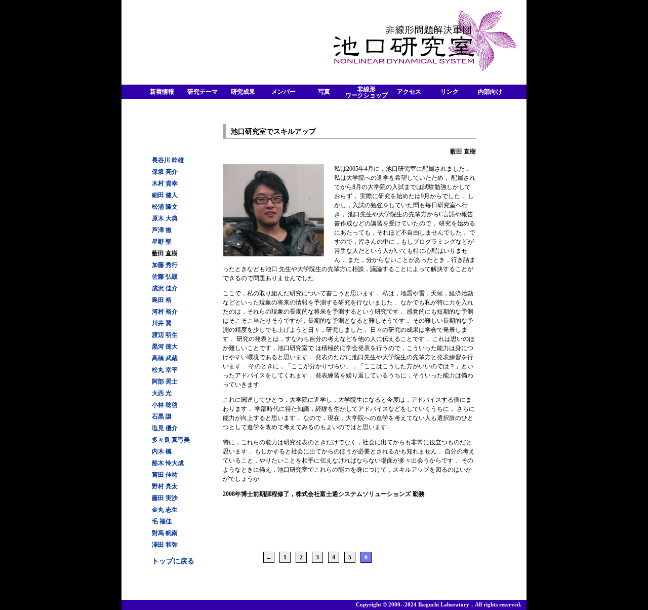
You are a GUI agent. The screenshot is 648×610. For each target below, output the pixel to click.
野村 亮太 (165, 486)
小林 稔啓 (165, 404)
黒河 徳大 (165, 346)
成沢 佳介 (165, 288)
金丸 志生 (165, 509)
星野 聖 (162, 241)
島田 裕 (162, 299)
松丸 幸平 (165, 369)
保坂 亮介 (165, 171)
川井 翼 (162, 323)
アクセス (409, 91)
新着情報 (162, 91)
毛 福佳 (162, 521)
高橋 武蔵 (165, 358)
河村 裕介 (165, 311)
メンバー (283, 91)
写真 (324, 91)
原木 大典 (165, 218)
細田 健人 (165, 195)
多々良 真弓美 (171, 439)
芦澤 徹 (162, 230)
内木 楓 (162, 451)
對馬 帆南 (165, 533)
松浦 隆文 (165, 206)
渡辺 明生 (165, 334)
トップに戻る (173, 561)
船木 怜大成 (168, 463)
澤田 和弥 (165, 544)
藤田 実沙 (165, 498)
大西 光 (162, 393)
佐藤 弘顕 (165, 276)
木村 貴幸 (165, 183)
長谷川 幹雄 (168, 160)
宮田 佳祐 (165, 474)
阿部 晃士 (165, 381)
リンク (449, 91)
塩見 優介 (165, 428)
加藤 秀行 (165, 265)
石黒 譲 (162, 416)
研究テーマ (202, 91)
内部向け (490, 91)
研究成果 (243, 91)
